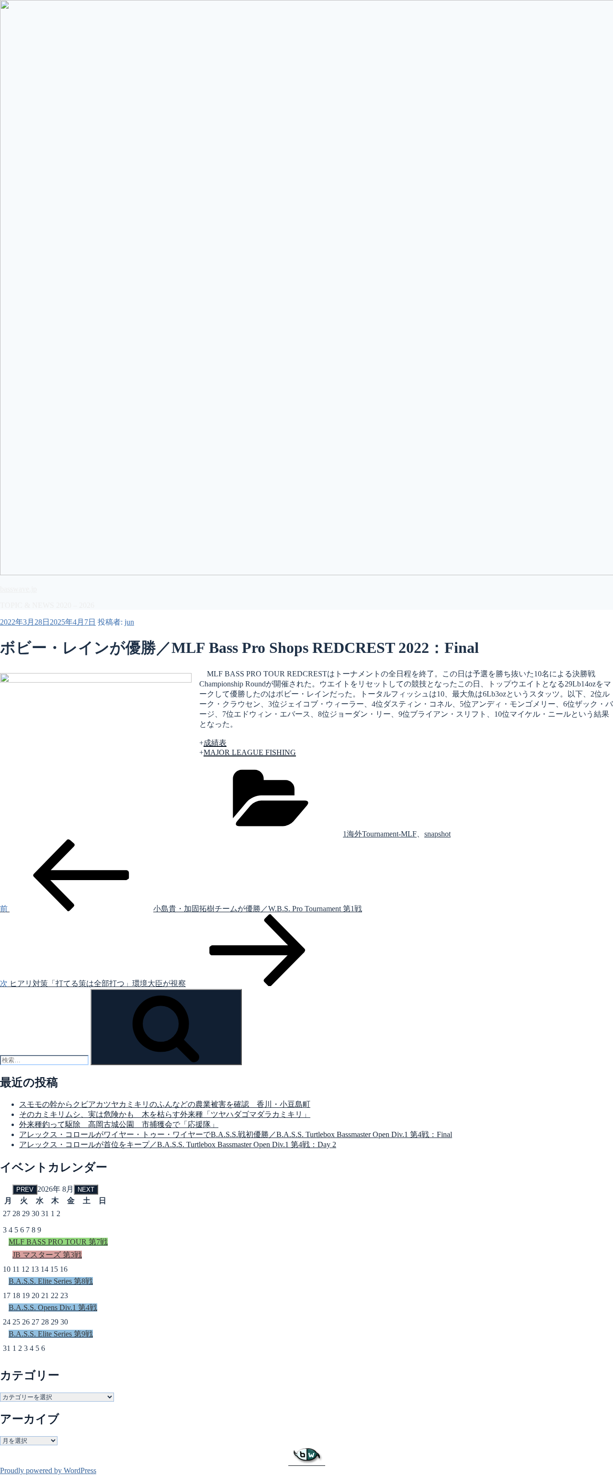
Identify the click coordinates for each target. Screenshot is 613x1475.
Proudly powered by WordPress (48, 1470)
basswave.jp (18, 589)
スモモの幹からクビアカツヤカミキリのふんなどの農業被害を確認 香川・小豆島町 (164, 1104)
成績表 (215, 743)
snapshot (437, 834)
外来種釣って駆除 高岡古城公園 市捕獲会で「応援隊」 (118, 1124)
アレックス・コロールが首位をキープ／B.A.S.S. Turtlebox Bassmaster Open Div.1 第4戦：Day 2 (177, 1144)
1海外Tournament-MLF (380, 834)
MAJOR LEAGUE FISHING (250, 752)
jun (129, 622)
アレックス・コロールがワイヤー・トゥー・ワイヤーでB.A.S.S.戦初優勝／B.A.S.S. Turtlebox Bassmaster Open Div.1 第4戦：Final (235, 1134)
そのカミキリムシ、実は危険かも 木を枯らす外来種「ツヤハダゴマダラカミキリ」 (164, 1114)
